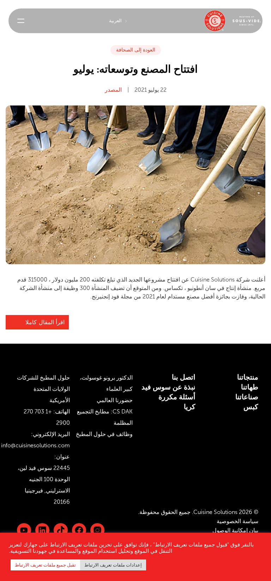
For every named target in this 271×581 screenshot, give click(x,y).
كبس (250, 407)
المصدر (113, 90)
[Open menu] (20, 20)
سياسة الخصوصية (237, 521)
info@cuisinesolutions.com (35, 445)
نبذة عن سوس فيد (168, 387)
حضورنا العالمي (115, 400)
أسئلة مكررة (176, 397)
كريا (189, 407)
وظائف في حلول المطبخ (104, 434)
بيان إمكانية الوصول (235, 530)
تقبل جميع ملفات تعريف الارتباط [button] (45, 565)
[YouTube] (24, 530)
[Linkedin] (61, 530)
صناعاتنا (246, 397)
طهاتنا (249, 387)
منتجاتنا (247, 377)
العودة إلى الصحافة (135, 50)
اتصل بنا (183, 377)
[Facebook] (79, 530)
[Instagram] (97, 530)
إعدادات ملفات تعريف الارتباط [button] (113, 565)
